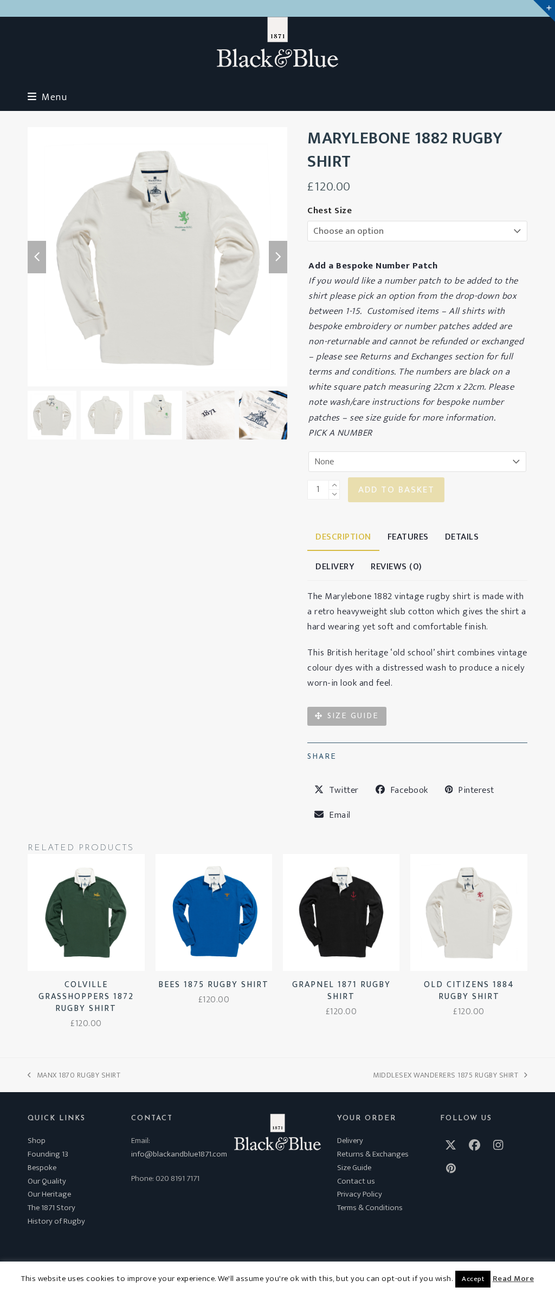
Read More (513, 1278)
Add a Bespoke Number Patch (372, 265)
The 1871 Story (51, 1207)
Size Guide (354, 1167)
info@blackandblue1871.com (179, 1154)
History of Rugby (56, 1221)
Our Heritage (49, 1194)
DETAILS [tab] (462, 536)
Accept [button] (473, 1279)
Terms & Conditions (370, 1207)
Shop (37, 1140)
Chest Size (329, 210)
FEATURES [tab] (408, 536)
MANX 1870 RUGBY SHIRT (74, 1075)
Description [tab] (343, 536)
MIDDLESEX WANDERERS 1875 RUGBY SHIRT (445, 1075)
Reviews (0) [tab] (396, 566)
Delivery (350, 1140)
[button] (47, 97)
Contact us (356, 1181)
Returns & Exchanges (373, 1154)
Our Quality (47, 1181)
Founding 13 (48, 1154)
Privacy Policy (359, 1194)
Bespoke (42, 1167)
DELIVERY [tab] (334, 566)
